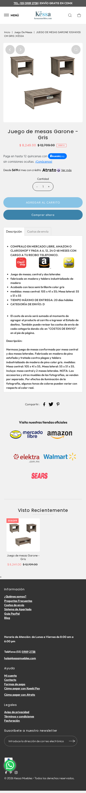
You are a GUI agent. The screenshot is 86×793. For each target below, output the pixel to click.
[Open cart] (79, 15)
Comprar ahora (43, 215)
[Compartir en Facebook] (44, 404)
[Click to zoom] (76, 49)
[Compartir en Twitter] (51, 404)
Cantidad (43, 179)
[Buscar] (70, 15)
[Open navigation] (6, 15)
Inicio (7, 32)
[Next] (20, 49)
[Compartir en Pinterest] (58, 404)
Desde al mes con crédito (37, 170)
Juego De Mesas (23, 32)
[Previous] (10, 49)
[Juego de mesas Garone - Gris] (23, 535)
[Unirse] (72, 741)
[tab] (14, 231)
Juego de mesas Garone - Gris (23, 557)
